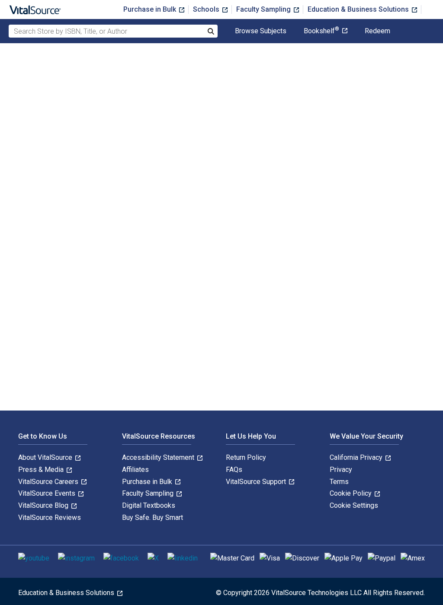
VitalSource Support (257, 482)
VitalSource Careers (49, 482)
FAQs (234, 469)
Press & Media (41, 469)
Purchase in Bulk (150, 9)
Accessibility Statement (159, 457)
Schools (207, 9)
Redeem (377, 31)
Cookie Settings (354, 505)
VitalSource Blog (44, 505)
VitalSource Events (47, 493)
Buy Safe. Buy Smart (152, 517)
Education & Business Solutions (359, 9)
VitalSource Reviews (49, 517)
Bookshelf (321, 31)
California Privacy (357, 457)
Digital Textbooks (148, 505)
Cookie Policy (351, 493)
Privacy (341, 469)
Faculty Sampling (264, 9)
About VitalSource (46, 457)
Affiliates (135, 469)
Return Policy (246, 457)
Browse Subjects (260, 31)
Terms (339, 482)
